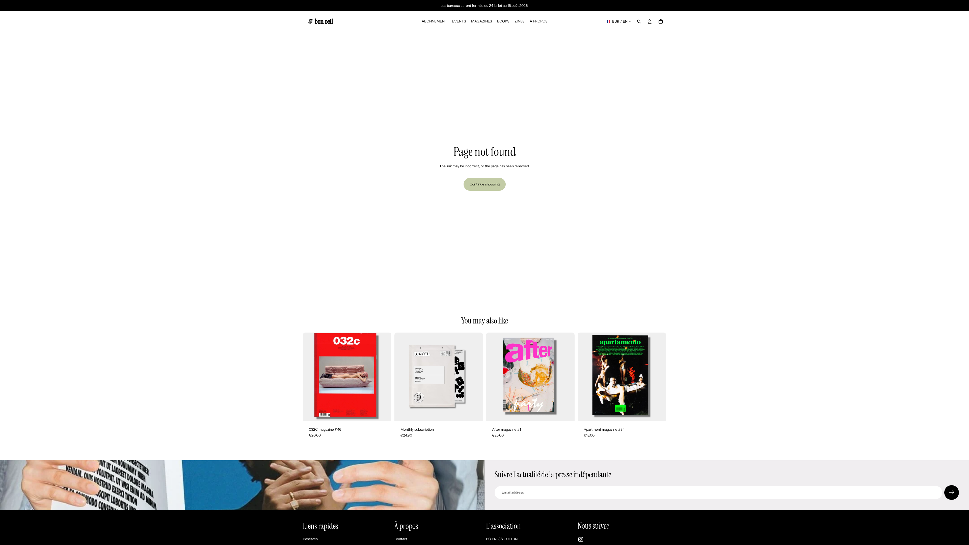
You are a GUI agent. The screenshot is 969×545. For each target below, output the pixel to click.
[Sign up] (951, 492)
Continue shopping (485, 184)
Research (310, 539)
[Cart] (660, 21)
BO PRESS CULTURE (503, 539)
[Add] (475, 413)
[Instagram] (581, 539)
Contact (400, 539)
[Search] (638, 21)
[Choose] (383, 413)
